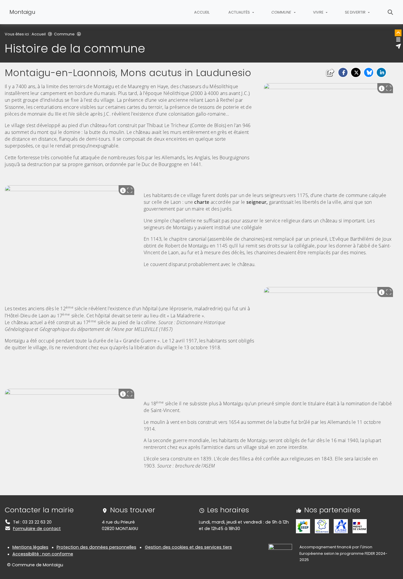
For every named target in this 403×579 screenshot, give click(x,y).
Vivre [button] (318, 12)
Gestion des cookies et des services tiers (188, 547)
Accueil (201, 12)
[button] (343, 72)
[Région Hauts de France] (322, 526)
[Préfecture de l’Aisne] (360, 526)
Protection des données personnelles (96, 547)
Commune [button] (281, 12)
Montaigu (22, 12)
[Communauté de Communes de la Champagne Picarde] (303, 526)
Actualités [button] (239, 12)
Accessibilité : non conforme (42, 554)
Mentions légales (30, 547)
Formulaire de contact (37, 529)
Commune (64, 34)
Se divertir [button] (355, 12)
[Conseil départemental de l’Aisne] (341, 526)
